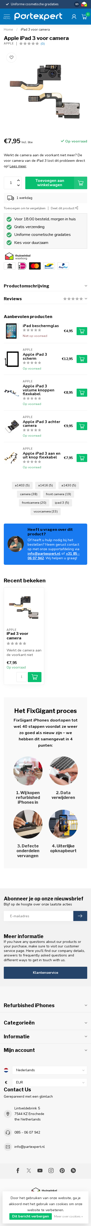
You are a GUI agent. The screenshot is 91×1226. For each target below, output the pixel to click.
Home (8, 29)
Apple (9, 43)
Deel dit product (63, 208)
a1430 (68, 485)
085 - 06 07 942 (27, 1132)
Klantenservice (45, 972)
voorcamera (46, 511)
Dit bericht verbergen (30, 1216)
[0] (84, 17)
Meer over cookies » (68, 1216)
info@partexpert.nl (44, 553)
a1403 (22, 485)
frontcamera (34, 502)
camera (28, 494)
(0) (43, 43)
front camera (58, 494)
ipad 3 (62, 502)
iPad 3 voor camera (35, 29)
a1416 (45, 485)
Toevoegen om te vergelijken (25, 208)
